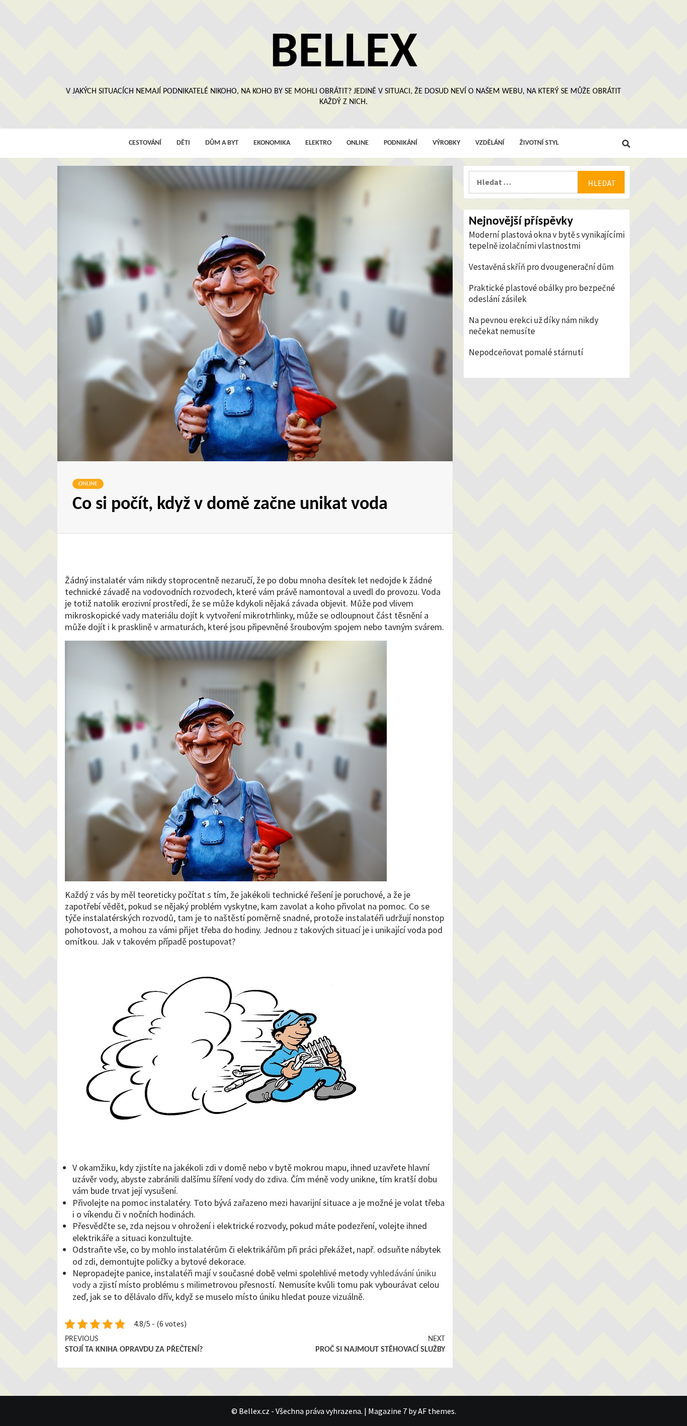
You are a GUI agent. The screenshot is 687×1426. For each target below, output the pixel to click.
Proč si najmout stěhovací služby (380, 1344)
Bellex (343, 54)
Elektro (318, 143)
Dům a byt (221, 143)
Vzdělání (489, 143)
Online (358, 143)
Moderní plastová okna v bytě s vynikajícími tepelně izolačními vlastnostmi (547, 240)
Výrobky (446, 143)
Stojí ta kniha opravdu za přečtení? (134, 1344)
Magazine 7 (387, 1411)
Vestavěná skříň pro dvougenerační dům (541, 266)
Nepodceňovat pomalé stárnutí (526, 352)
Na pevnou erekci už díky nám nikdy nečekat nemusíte (533, 326)
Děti (183, 143)
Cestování (145, 143)
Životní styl (539, 143)
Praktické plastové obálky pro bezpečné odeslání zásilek (542, 293)
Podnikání (400, 143)
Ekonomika (271, 143)
